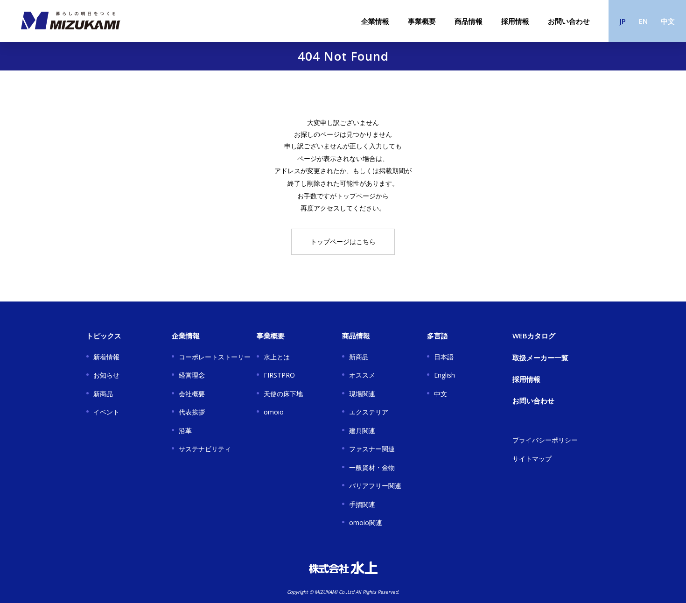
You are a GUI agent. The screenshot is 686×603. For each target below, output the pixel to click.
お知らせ (106, 375)
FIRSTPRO (279, 375)
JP (623, 21)
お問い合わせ (569, 21)
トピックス (103, 335)
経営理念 (192, 375)
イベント (106, 411)
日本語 (444, 356)
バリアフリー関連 (375, 485)
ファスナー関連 (372, 448)
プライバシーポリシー (545, 439)
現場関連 (362, 393)
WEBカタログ (533, 335)
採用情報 (515, 21)
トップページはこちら (343, 241)
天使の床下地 (283, 393)
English (444, 375)
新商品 (103, 393)
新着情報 (106, 356)
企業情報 (375, 21)
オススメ (362, 375)
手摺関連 (362, 504)
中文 (668, 21)
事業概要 (422, 21)
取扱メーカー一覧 (540, 357)
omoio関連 (365, 522)
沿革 (185, 430)
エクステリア (368, 411)
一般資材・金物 (372, 467)
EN (643, 21)
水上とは (277, 356)
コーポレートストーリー (215, 356)
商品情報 (469, 21)
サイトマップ (532, 458)
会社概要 (192, 393)
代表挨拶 (192, 411)
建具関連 (362, 430)
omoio (274, 411)
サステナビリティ (205, 448)
